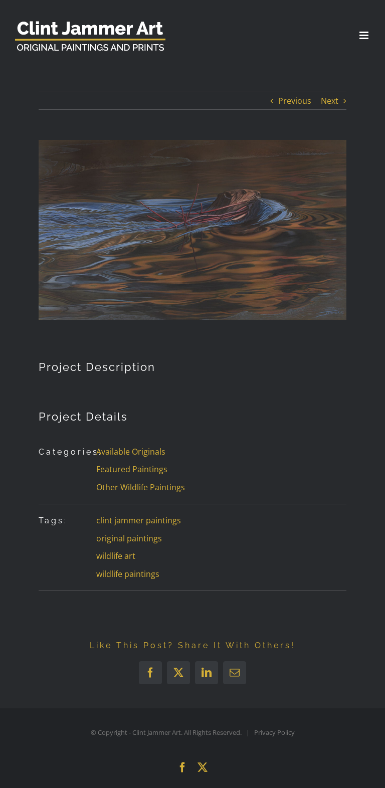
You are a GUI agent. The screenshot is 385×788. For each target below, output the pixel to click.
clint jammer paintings (138, 520)
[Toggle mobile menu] (364, 35)
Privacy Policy (274, 732)
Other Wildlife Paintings (140, 487)
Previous (294, 100)
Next (329, 100)
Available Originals (130, 451)
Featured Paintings (131, 469)
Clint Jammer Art (156, 732)
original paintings (129, 538)
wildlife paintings (127, 573)
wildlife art (115, 555)
